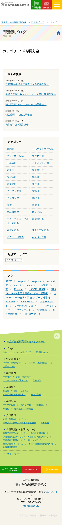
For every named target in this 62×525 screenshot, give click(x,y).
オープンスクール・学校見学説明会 (19, 422)
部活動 (6, 408)
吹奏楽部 (12, 183)
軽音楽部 (37, 212)
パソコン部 (13, 198)
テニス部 (12, 162)
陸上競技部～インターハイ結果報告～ (26, 104)
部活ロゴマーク (32, 314)
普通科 (6, 391)
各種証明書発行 (38, 433)
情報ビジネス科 (21, 391)
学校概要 (7, 377)
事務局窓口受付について (14, 433)
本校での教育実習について (41, 444)
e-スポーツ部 (39, 237)
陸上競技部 (38, 170)
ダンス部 (12, 176)
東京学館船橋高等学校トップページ (26, 341)
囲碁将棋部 (13, 212)
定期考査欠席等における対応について (20, 440)
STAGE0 (10, 301)
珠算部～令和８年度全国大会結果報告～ (27, 84)
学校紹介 (45, 422)
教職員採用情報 (10, 447)
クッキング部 (14, 191)
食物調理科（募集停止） (14, 394)
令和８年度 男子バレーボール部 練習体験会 (31, 94)
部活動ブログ (37, 22)
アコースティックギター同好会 (18, 221)
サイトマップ (14, 453)
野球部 (10, 148)
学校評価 (37, 380)
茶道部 (10, 205)
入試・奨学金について (13, 419)
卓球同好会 (13, 230)
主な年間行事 (9, 405)
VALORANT (27, 301)
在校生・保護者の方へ (39, 363)
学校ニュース (9, 352)
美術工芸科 (36, 394)
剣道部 (10, 170)
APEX (9, 281)
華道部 (35, 205)
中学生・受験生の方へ (13, 363)
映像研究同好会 (40, 230)
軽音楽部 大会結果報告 (19, 114)
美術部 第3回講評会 (17, 124)
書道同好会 (38, 219)
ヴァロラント (24, 309)
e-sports (36, 281)
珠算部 (35, 176)
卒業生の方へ (9, 366)
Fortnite (18, 289)
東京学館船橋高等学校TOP (13, 22)
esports (31, 285)
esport (17, 285)
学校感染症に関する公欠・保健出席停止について (25, 437)
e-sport (22, 281)
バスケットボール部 (43, 148)
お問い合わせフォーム (13, 444)
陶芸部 (35, 183)
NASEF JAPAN (37, 289)
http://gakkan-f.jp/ (31, 506)
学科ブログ (25, 352)
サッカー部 (38, 155)
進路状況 (40, 405)
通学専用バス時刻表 (23, 408)
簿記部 (35, 198)
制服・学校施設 (23, 377)
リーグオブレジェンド (26, 305)
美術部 (35, 191)
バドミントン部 (40, 162)
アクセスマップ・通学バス (15, 380)
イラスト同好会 (15, 237)
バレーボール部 (15, 155)
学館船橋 (42, 309)
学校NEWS (25, 405)
